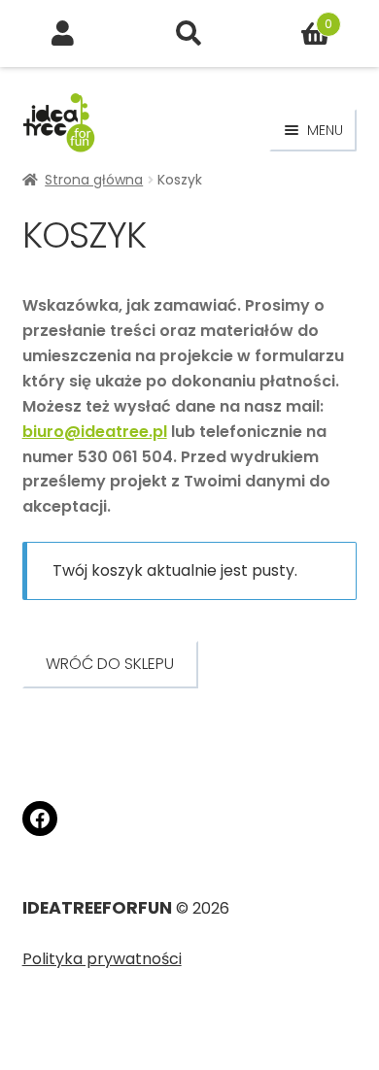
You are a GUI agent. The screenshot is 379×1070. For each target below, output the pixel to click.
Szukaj (189, 34)
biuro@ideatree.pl (94, 431)
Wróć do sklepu (110, 663)
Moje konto (63, 34)
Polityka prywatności (102, 959)
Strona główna (94, 179)
